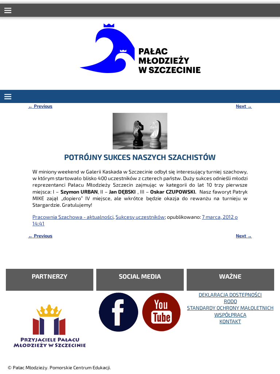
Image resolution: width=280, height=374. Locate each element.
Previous (40, 106)
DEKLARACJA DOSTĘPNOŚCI (230, 294)
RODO (230, 301)
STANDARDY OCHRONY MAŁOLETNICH (230, 308)
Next (244, 106)
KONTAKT (230, 321)
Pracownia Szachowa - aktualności (72, 217)
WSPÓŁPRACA (230, 315)
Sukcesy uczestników (140, 217)
